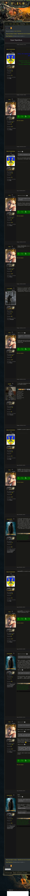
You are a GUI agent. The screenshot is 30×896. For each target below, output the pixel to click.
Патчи (27, 23)
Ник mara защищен (20, 120)
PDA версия (13, 0)
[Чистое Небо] (25, 4)
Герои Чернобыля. (9, 36)
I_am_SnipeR (9, 288)
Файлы (17, 23)
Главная (6, 23)
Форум (10, 23)
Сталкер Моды (22, 23)
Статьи (14, 23)
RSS (24, 0)
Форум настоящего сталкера (11, 33)
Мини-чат (10, 890)
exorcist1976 (9, 519)
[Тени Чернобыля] (19, 4)
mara (9, 99)
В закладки (9, 0)
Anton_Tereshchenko (17, 31)
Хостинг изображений (20, 0)
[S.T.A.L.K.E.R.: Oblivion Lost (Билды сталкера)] (14, 4)
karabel (9, 383)
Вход (19, 7)
